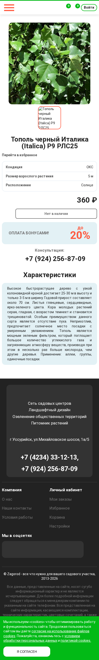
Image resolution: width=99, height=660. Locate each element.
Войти (89, 7)
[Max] (10, 549)
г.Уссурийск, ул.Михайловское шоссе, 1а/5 (49, 439)
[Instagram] (23, 549)
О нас (7, 499)
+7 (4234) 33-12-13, (50, 457)
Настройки (60, 526)
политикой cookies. (76, 640)
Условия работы (17, 517)
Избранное (60, 508)
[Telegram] (75, 549)
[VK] (49, 549)
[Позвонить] (58, 8)
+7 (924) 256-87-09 (55, 259)
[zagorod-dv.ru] (35, 7)
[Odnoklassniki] (36, 549)
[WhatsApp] (62, 549)
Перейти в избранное (19, 155)
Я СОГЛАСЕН (27, 652)
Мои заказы (61, 499)
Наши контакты (17, 508)
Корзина (57, 517)
